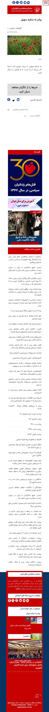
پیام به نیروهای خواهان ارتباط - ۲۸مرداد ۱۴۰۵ (25, 407)
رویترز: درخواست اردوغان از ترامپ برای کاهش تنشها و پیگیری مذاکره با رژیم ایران (25, 539)
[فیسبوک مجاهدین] (13, 2)
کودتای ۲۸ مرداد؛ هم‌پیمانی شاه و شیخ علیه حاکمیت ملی (25, 454)
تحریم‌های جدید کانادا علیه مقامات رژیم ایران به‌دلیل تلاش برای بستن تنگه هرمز (25, 338)
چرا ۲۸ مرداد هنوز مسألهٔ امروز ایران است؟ (26, 310)
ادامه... (17, 589)
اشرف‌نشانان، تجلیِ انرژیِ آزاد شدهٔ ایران (27, 358)
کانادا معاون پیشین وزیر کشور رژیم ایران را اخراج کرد (25, 391)
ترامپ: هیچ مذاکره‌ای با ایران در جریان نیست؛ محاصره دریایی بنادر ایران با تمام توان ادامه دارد (25, 270)
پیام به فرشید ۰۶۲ (34, 419)
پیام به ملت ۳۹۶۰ (34, 429)
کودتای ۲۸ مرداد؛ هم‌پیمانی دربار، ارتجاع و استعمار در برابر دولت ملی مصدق (25, 547)
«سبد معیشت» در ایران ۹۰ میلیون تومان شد (25, 533)
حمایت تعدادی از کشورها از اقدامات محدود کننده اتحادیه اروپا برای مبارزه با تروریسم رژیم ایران (25, 303)
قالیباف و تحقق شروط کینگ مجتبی (28, 439)
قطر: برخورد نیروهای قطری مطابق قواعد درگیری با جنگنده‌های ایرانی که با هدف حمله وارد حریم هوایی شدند (25, 471)
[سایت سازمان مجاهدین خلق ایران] (24, 9)
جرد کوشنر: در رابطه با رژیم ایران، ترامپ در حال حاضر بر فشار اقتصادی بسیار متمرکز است (25, 514)
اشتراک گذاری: (36, 100)
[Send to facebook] (8, 99)
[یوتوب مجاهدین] (21, 2)
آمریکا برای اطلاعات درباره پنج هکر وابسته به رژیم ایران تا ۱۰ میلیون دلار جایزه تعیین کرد (25, 399)
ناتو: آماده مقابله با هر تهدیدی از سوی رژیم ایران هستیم (25, 317)
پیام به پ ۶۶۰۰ (36, 424)
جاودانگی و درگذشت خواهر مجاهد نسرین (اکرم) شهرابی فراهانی (25, 489)
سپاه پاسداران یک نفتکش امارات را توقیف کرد (25, 324)
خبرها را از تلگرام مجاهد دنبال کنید (25, 89)
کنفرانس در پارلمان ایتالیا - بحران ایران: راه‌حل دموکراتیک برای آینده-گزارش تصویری (25, 665)
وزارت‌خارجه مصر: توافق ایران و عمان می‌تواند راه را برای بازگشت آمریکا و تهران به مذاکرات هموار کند (25, 292)
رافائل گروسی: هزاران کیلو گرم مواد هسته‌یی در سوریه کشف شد (25, 446)
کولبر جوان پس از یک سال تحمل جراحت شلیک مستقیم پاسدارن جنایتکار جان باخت (25, 346)
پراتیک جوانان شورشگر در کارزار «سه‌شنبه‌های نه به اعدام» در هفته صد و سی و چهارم (25, 365)
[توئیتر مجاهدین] (17, 2)
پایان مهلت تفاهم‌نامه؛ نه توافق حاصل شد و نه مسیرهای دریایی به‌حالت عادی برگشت (25, 462)
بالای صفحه (37, 695)
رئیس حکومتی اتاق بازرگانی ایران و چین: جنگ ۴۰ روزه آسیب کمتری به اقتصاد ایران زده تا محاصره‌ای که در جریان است (25, 281)
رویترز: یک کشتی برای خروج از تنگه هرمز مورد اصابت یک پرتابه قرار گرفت (25, 555)
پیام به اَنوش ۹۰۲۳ (34, 434)
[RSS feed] (28, 2)
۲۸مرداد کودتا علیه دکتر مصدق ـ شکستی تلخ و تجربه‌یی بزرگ (25, 505)
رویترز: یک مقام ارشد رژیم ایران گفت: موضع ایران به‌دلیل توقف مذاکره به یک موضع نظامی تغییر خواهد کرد (25, 525)
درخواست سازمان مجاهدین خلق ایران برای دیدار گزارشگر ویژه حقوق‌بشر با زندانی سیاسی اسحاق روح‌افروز (25, 259)
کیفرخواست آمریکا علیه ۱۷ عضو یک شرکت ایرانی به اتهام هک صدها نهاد (25, 373)
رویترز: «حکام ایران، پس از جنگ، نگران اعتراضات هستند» (25, 563)
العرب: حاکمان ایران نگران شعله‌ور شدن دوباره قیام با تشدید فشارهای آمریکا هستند (25, 330)
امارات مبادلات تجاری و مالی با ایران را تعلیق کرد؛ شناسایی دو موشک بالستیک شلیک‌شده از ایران (25, 382)
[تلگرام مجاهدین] (24, 2)
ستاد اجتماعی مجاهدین (20, 109)
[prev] (27, 618)
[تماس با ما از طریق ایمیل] (24, 600)
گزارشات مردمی (15, 28)
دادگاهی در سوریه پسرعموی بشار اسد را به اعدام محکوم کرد (25, 481)
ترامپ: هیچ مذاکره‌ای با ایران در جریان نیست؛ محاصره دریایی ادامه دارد (25, 497)
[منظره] (24, 45)
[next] (27, 656)
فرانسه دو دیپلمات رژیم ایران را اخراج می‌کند (25, 353)
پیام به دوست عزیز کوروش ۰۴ (30, 414)
